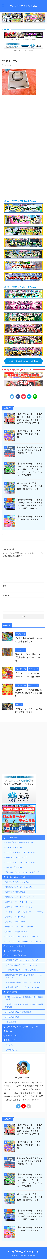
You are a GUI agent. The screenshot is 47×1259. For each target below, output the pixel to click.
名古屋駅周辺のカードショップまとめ (23, 970)
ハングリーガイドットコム (23, 5)
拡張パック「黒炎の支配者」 (17, 931)
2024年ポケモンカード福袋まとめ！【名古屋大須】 (24, 998)
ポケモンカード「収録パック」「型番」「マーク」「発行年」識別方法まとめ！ (29, 486)
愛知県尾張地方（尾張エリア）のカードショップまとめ (24, 976)
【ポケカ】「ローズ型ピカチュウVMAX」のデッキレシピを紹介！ (28, 693)
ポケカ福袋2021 (12, 1017)
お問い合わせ (11, 1035)
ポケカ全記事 (11, 992)
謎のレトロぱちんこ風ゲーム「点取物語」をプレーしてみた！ (27, 657)
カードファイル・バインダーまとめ (20, 862)
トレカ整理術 (10, 1022)
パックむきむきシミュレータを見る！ (24, 361)
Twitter (9, 1031)
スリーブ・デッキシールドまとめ (19, 842)
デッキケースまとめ (13, 847)
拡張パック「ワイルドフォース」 (19, 902)
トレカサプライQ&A (13, 867)
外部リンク (10, 1040)
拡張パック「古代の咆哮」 (16, 916)
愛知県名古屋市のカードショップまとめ (21, 960)
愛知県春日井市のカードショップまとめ (24, 982)
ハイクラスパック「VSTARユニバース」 (22, 936)
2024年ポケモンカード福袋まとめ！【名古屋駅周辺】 (24, 1005)
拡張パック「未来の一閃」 (16, 921)
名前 (5, 586)
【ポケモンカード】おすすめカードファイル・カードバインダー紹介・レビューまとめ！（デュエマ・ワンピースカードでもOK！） (29, 469)
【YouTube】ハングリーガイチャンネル (22, 1026)
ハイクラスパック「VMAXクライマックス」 (23, 941)
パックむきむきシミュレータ (18, 877)
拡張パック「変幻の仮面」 (16, 892)
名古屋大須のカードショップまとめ (22, 965)
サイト (5, 605)
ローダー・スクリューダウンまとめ (20, 852)
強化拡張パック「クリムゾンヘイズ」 (20, 897)
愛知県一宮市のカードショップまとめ (23, 987)
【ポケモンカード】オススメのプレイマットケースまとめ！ (29, 434)
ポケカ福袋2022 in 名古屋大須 (18, 1012)
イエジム (9, 1045)
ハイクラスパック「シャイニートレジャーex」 (24, 911)
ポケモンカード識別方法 (16, 946)
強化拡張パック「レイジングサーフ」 (20, 926)
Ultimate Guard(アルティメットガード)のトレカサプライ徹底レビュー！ (29, 450)
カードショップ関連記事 (16, 955)
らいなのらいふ (11, 1049)
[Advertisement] (23, 123)
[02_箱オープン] (29, 396)
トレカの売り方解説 (14, 951)
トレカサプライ (12, 837)
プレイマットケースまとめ (16, 857)
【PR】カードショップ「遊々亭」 (23, 50)
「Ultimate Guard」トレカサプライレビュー (23, 872)
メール (6, 595)
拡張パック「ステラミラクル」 (18, 882)
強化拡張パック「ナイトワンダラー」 (20, 887)
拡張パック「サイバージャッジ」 (19, 906)
